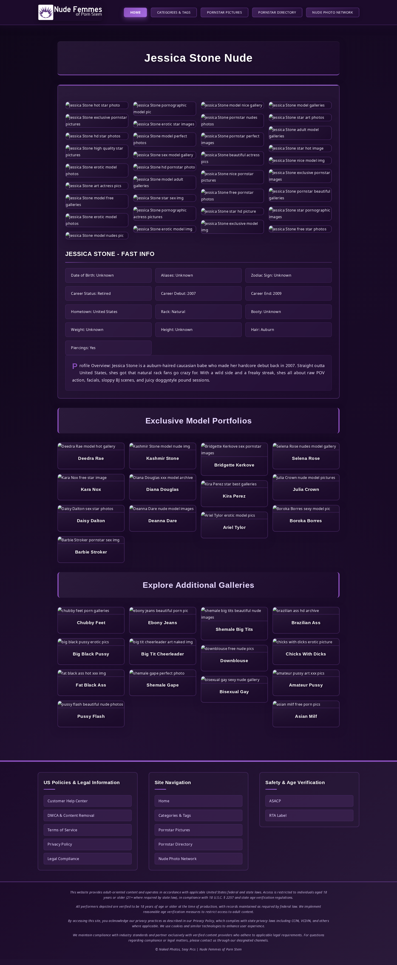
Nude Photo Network (332, 12)
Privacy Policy (60, 844)
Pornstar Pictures (224, 12)
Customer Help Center (68, 800)
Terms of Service (62, 829)
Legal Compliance (63, 858)
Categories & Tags (174, 12)
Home (135, 12)
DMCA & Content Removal (71, 815)
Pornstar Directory (277, 12)
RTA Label (277, 815)
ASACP (275, 800)
